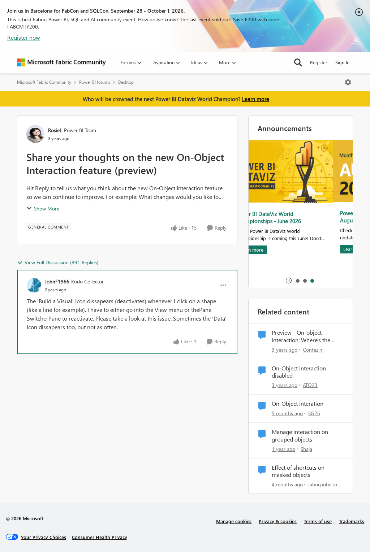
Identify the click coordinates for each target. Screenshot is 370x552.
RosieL (55, 130)
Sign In (342, 62)
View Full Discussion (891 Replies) (61, 262)
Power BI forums (94, 82)
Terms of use (318, 521)
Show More (46, 208)
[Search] (298, 62)
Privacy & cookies (278, 521)
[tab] (297, 280)
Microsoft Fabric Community (44, 82)
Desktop (126, 82)
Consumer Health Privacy (99, 537)
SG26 (314, 413)
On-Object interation (297, 403)
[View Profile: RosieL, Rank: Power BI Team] (35, 134)
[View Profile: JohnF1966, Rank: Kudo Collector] (34, 285)
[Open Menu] (348, 82)
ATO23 (310, 385)
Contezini (313, 349)
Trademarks (351, 521)
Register (318, 62)
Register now (23, 37)
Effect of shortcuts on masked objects (298, 471)
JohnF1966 (57, 281)
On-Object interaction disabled (299, 372)
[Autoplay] (288, 280)
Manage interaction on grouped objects (300, 435)
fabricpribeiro (322, 484)
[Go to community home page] (61, 62)
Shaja (306, 448)
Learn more (255, 99)
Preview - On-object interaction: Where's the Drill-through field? (301, 336)
